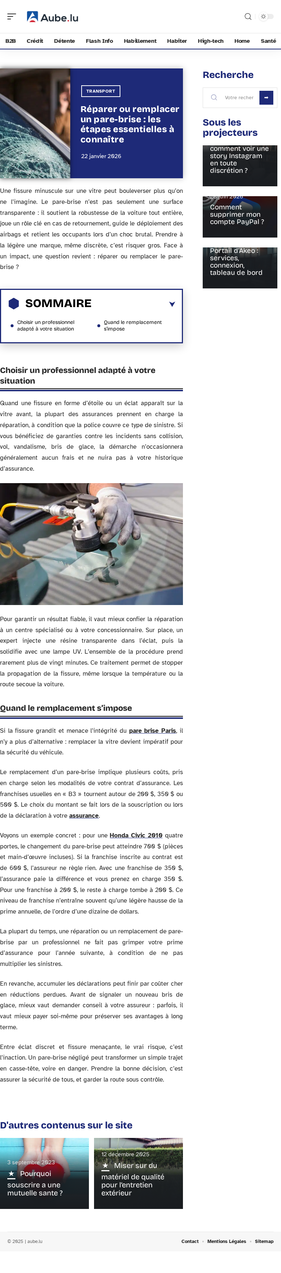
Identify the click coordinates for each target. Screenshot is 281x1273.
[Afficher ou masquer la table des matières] (133, 304)
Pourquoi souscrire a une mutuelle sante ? (35, 1183)
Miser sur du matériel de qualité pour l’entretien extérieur (132, 1179)
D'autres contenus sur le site (66, 1125)
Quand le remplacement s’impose (133, 325)
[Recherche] (248, 16)
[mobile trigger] (13, 16)
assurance (84, 816)
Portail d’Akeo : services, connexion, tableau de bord (236, 261)
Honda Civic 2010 (136, 835)
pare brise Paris (152, 731)
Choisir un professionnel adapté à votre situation (45, 325)
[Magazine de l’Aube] (53, 16)
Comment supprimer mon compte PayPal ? (237, 214)
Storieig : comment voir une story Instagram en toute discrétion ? (239, 156)
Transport (100, 91)
